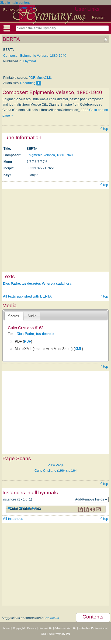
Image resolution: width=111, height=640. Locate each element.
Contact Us (45, 628)
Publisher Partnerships (93, 628)
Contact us (51, 618)
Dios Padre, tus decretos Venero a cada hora (37, 283)
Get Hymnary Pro (59, 633)
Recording (28, 83)
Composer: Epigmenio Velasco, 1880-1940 (34, 56)
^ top (104, 129)
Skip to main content (15, 3)
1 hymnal (29, 61)
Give (44, 633)
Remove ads (12, 10)
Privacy (31, 628)
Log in (81, 17)
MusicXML (44, 78)
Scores (13, 316)
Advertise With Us (65, 628)
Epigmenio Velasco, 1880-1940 (50, 155)
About (7, 628)
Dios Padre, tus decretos (36, 334)
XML (78, 349)
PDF (32, 78)
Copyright (19, 628)
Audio (31, 316)
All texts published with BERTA (27, 296)
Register (98, 17)
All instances (13, 519)
